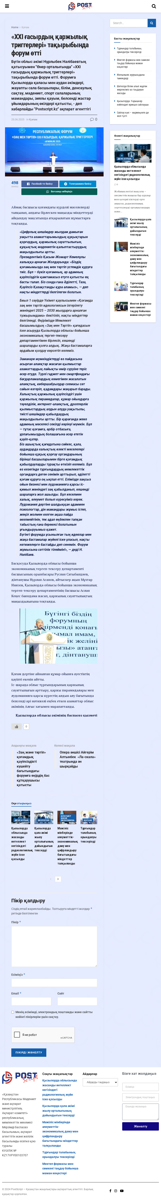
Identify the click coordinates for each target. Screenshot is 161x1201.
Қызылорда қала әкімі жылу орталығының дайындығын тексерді (140, 227)
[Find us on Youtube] (121, 1190)
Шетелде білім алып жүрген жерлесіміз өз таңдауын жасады (132, 90)
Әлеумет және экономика (68, 818)
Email (16, 993)
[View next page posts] (58, 879)
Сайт (60, 993)
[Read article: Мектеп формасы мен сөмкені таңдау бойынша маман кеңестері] (121, 306)
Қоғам (25, 27)
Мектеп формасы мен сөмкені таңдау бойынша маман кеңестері (133, 64)
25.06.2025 (17, 119)
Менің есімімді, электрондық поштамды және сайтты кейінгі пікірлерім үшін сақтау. (54, 1014)
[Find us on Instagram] (115, 1190)
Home (14, 27)
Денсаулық (22, 820)
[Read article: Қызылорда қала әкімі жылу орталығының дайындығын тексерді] (43, 817)
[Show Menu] (7, 6)
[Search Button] (154, 6)
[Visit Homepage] (80, 6)
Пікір (16, 922)
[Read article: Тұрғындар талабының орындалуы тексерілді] (89, 817)
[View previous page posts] (51, 879)
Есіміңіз (18, 975)
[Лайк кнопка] (16, 726)
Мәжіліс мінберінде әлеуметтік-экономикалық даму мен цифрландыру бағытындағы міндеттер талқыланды (67, 845)
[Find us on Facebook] (110, 1190)
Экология (43, 820)
